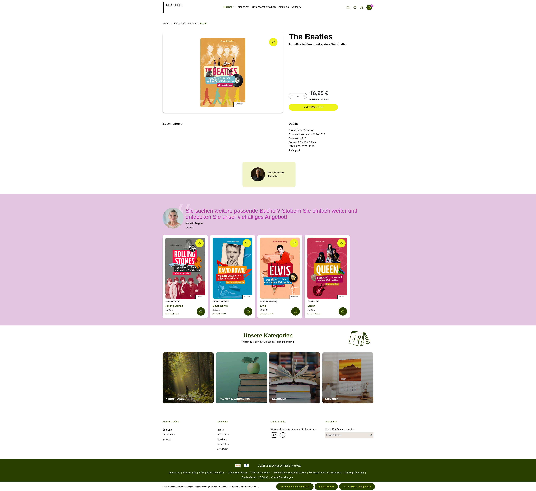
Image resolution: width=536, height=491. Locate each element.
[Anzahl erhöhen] (304, 96)
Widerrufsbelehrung (237, 472)
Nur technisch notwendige (294, 486)
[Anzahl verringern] (292, 96)
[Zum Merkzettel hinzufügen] (273, 42)
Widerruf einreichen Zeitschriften (325, 472)
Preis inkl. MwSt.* (319, 99)
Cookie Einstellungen (282, 477)
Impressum (174, 472)
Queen (311, 305)
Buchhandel (223, 434)
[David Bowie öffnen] (232, 269)
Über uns (167, 430)
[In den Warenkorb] (201, 311)
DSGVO (264, 477)
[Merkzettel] (355, 7)
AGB (201, 472)
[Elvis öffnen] (280, 269)
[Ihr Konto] (361, 7)
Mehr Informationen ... (249, 486)
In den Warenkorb (313, 107)
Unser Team (169, 434)
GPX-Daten (222, 449)
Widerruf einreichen (260, 472)
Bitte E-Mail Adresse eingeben (340, 429)
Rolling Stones (174, 305)
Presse (220, 430)
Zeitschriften (223, 444)
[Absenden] (371, 435)
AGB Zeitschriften (216, 472)
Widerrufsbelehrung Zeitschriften (290, 472)
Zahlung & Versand (354, 472)
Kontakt (166, 439)
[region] (223, 72)
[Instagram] (274, 435)
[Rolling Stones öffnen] (185, 269)
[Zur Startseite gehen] (173, 7)
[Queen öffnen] (327, 269)
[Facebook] (282, 435)
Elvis (263, 305)
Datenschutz (189, 472)
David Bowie (220, 305)
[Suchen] (348, 7)
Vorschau (221, 439)
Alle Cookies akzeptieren (357, 486)
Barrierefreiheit (249, 477)
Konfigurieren (326, 486)
